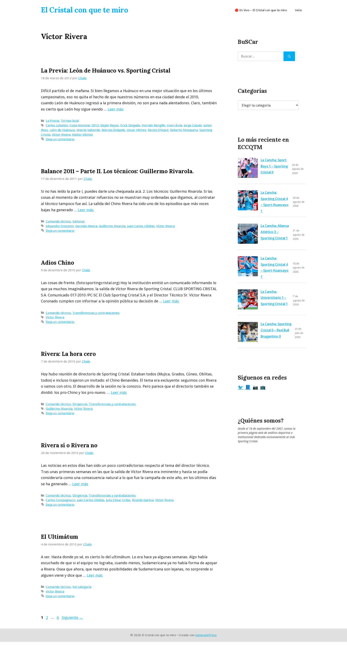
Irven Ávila (174, 125)
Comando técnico (58, 221)
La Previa (52, 121)
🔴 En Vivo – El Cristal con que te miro (261, 10)
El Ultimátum (59, 536)
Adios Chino (57, 262)
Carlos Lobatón (57, 125)
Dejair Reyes (109, 125)
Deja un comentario (60, 139)
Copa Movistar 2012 (84, 125)
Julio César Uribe (118, 500)
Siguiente (72, 617)
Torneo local (70, 121)
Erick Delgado (130, 125)
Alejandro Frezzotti (60, 226)
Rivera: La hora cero (68, 353)
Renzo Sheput (158, 130)
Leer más (115, 109)
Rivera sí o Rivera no (69, 445)
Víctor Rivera (61, 134)
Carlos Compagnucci (60, 500)
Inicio (298, 10)
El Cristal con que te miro (84, 9)
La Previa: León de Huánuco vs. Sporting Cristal (105, 70)
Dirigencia (79, 404)
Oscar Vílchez (136, 130)
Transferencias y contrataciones (95, 313)
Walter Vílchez (82, 134)
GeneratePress (206, 635)
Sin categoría (81, 587)
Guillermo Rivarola (112, 226)
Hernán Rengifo (153, 125)
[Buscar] (289, 56)
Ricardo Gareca (143, 500)
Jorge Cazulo (193, 125)
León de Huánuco (62, 130)
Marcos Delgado (113, 130)
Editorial (78, 221)
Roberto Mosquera (184, 130)
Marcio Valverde (88, 130)
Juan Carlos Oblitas (141, 226)
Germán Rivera (86, 226)
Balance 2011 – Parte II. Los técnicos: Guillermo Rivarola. (117, 171)
